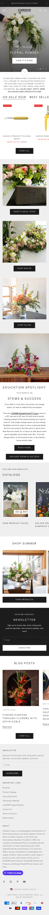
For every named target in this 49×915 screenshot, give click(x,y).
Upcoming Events (10, 761)
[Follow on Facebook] (4, 846)
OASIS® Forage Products (13, 770)
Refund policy (8, 783)
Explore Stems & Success (24, 421)
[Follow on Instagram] (10, 846)
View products (24, 564)
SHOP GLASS (24, 290)
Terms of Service (10, 778)
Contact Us (7, 774)
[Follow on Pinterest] (17, 846)
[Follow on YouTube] (24, 846)
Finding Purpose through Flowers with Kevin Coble (20, 683)
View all (24, 116)
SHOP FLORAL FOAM (24, 176)
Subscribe (24, 613)
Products (6, 753)
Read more (7, 692)
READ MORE (24, 413)
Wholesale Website (11, 765)
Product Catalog (9, 757)
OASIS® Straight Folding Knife (17, 102)
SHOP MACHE (24, 233)
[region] (24, 22)
